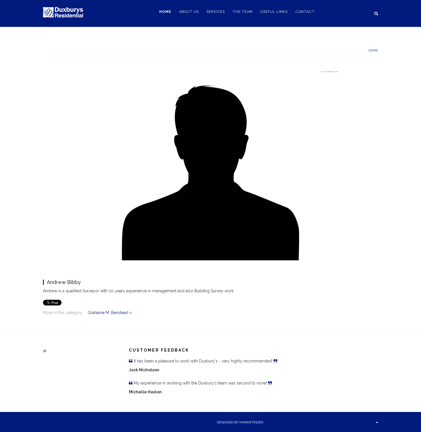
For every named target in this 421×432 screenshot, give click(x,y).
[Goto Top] (377, 422)
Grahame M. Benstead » (110, 312)
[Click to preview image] (210, 173)
